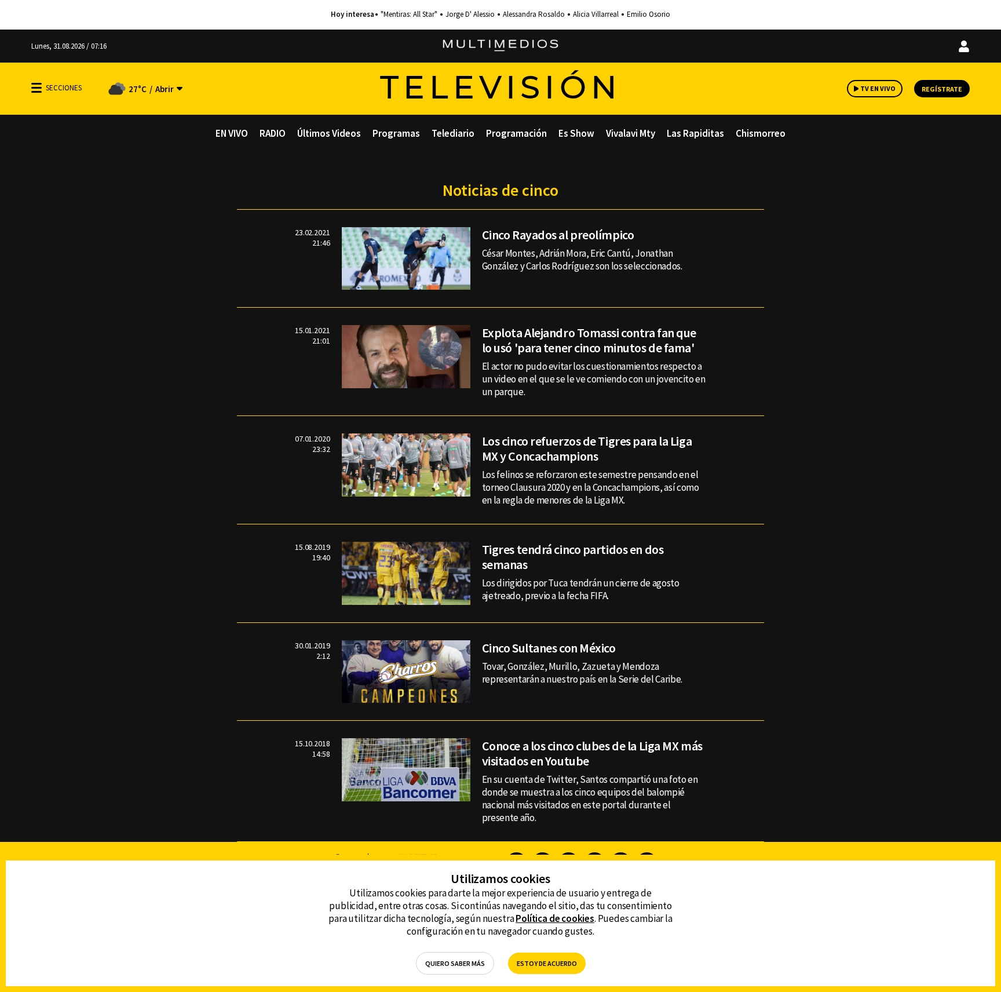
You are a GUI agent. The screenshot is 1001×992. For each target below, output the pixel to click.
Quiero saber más (455, 963)
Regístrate (942, 89)
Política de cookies (555, 918)
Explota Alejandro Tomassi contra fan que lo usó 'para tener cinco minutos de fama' (589, 340)
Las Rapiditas (695, 133)
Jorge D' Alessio (470, 14)
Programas (396, 133)
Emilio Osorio (648, 14)
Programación (516, 133)
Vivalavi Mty (630, 133)
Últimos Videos (329, 133)
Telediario (453, 133)
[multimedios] (500, 46)
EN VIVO (231, 133)
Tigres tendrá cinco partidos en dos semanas (573, 556)
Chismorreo (761, 133)
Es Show (576, 133)
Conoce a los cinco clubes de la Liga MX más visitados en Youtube (592, 753)
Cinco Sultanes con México (549, 648)
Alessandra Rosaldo (534, 14)
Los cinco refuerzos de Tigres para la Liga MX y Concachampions (587, 448)
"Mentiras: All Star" (409, 14)
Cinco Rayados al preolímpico (558, 235)
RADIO (273, 133)
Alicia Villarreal (596, 14)
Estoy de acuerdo (547, 963)
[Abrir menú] (36, 88)
